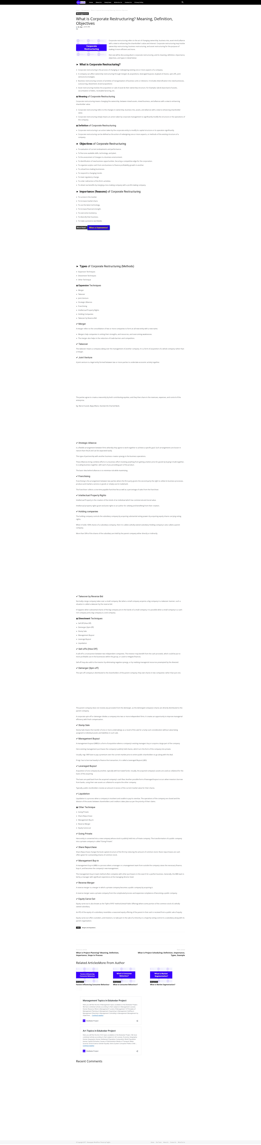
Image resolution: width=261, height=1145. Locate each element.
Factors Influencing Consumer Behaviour (92, 984)
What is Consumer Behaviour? (125, 984)
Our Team (159, 1142)
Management (85, 10)
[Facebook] (78, 33)
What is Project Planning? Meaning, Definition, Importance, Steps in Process (97, 953)
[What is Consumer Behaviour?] (130, 975)
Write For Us (118, 2)
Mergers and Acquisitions (88, 927)
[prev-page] (77, 989)
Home (91, 2)
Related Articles (87, 963)
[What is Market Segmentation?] (167, 975)
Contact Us (128, 2)
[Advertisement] (130, 247)
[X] (83, 33)
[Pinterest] (87, 33)
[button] (182, 2)
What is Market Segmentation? (162, 984)
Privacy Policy (138, 2)
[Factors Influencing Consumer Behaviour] (93, 975)
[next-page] (80, 989)
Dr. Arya (80, 27)
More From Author (111, 963)
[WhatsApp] (92, 33)
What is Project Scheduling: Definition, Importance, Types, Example (161, 953)
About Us (99, 2)
